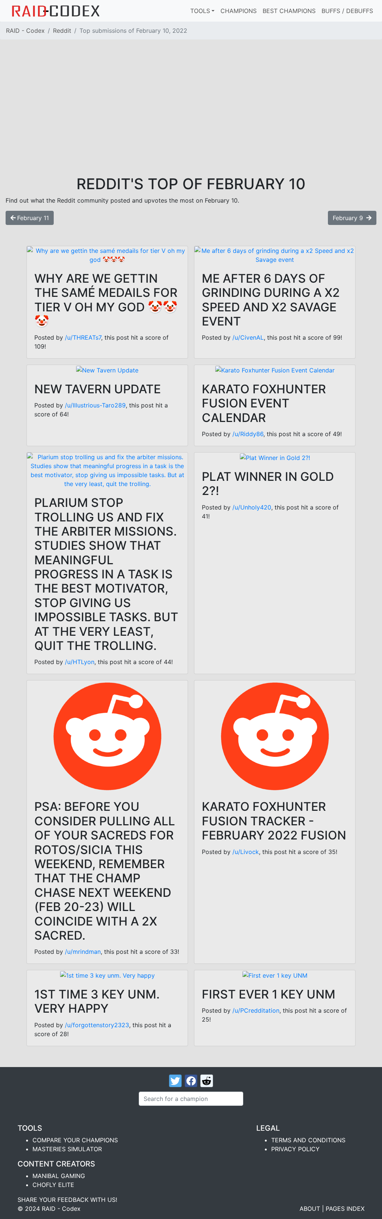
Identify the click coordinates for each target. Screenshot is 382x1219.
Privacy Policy (295, 1149)
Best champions (289, 11)
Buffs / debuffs (347, 11)
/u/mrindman (83, 951)
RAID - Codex (25, 30)
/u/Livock (245, 851)
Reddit (62, 30)
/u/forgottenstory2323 (97, 1025)
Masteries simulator (67, 1149)
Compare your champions (75, 1140)
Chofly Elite (53, 1184)
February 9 (349, 218)
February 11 (33, 218)
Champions (238, 11)
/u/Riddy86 (247, 434)
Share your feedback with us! (67, 1199)
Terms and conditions (308, 1140)
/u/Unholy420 (251, 507)
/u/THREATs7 (83, 337)
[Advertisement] (191, 119)
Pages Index (345, 1208)
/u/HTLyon (79, 662)
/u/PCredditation (255, 1010)
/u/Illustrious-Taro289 (95, 405)
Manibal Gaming (58, 1176)
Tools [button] (200, 11)
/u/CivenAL (248, 337)
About (310, 1208)
